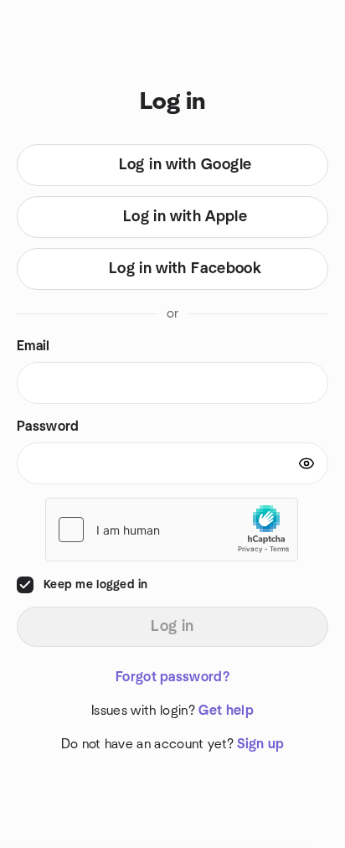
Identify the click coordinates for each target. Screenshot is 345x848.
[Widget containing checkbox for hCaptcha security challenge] (171, 529)
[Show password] (306, 463)
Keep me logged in (96, 585)
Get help (226, 710)
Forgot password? (172, 677)
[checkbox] (25, 585)
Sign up (260, 744)
